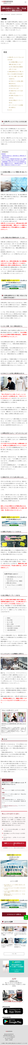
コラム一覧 (14, 953)
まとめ (10, 109)
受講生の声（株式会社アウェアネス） (11, 805)
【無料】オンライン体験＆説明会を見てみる (14, 844)
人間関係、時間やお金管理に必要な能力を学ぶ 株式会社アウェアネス (13, 1043)
